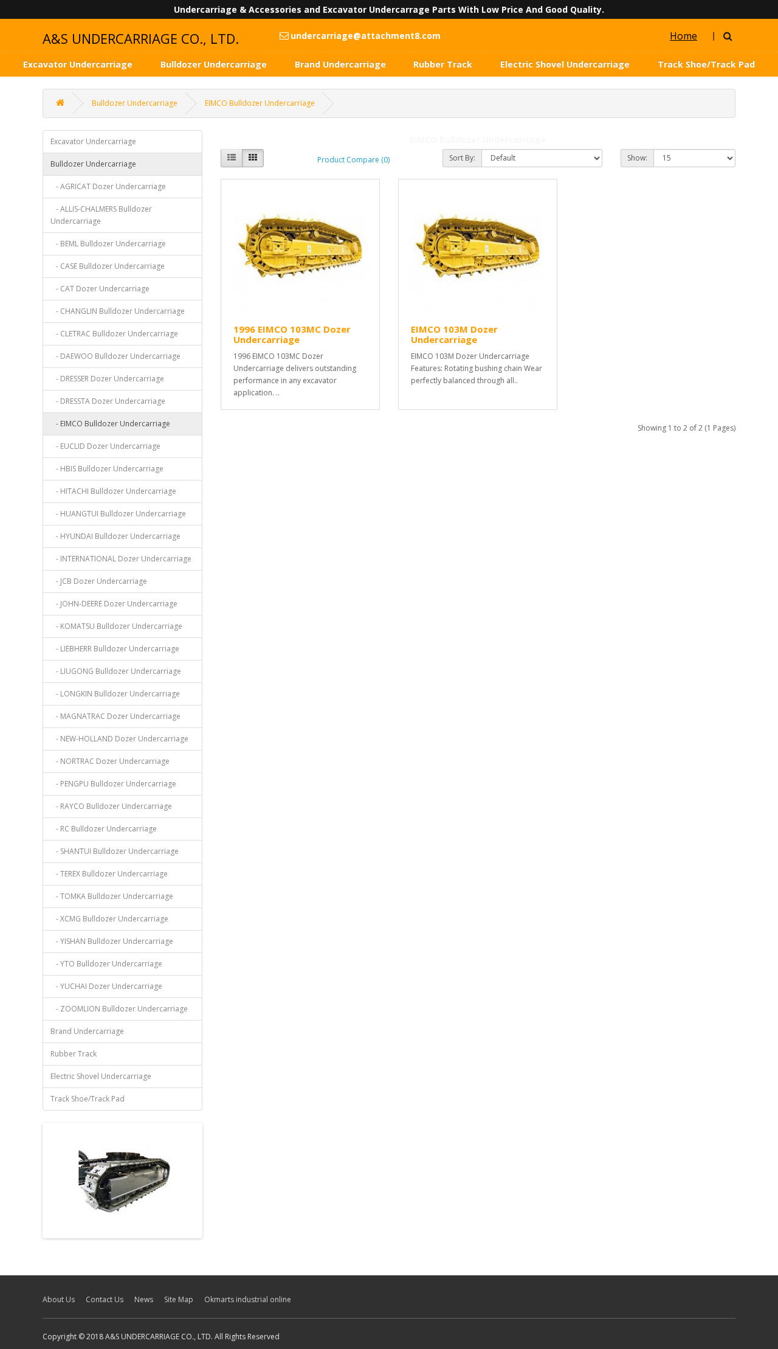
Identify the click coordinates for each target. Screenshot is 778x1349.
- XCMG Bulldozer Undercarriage (109, 919)
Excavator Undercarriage (78, 64)
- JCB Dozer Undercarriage (98, 581)
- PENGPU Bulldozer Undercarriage (113, 784)
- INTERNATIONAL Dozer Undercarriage (120, 558)
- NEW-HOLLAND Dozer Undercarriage (119, 738)
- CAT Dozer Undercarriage (100, 288)
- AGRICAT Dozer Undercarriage (108, 186)
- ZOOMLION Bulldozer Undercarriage (119, 1009)
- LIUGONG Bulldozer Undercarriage (115, 671)
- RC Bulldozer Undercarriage (103, 829)
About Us (59, 1299)
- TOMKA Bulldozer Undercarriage (111, 896)
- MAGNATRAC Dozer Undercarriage (115, 716)
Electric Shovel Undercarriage (565, 64)
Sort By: (462, 158)
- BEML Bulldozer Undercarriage (108, 243)
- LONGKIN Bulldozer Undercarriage (115, 693)
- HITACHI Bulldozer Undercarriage (113, 491)
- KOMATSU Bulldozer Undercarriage (116, 626)
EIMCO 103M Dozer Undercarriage (454, 334)
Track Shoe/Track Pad (706, 64)
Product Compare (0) (353, 159)
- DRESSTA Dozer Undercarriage (107, 401)
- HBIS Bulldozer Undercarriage (107, 468)
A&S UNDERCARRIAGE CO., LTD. (141, 38)
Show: (637, 158)
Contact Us (104, 1299)
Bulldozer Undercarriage (213, 64)
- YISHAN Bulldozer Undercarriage (111, 941)
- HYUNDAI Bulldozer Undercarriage (115, 536)
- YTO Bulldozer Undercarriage (106, 964)
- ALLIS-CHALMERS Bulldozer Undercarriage (101, 215)
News (143, 1299)
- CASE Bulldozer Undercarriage (107, 266)
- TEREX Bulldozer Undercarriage (109, 874)
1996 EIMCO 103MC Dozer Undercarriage (292, 334)
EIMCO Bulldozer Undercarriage (260, 103)
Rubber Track (442, 64)
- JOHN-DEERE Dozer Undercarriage (113, 603)
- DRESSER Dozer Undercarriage (107, 378)
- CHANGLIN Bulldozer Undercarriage (117, 311)
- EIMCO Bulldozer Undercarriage (110, 423)
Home (683, 36)
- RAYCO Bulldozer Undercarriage (111, 806)
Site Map (178, 1299)
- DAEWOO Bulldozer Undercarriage (115, 356)
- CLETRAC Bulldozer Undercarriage (114, 333)
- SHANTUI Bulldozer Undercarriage (114, 851)
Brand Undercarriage (340, 64)
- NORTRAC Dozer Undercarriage (110, 761)
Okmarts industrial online (247, 1299)
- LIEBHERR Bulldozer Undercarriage (114, 648)
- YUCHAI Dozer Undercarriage (106, 986)
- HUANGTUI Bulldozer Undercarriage (118, 513)
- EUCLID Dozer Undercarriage (105, 446)
